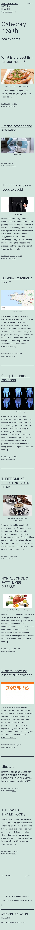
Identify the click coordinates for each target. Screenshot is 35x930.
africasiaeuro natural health (9, 6)
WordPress (21, 922)
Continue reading (14, 249)
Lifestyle (7, 767)
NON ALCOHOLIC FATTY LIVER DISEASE (14, 582)
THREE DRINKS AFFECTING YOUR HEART (15, 483)
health (14, 106)
